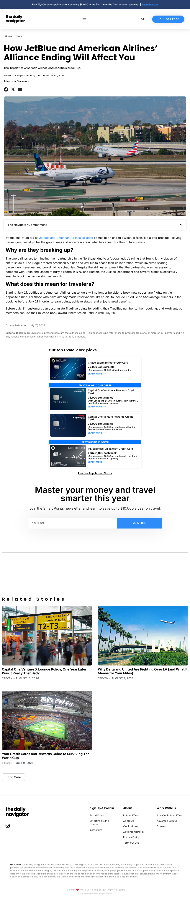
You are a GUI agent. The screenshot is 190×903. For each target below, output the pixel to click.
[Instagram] (7, 825)
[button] (6, 89)
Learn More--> (150, 4)
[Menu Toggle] (84, 19)
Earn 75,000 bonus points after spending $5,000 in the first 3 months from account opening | (87, 4)
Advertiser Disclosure (16, 81)
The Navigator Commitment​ (27, 225)
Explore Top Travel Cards (95, 473)
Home (8, 36)
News (19, 36)
